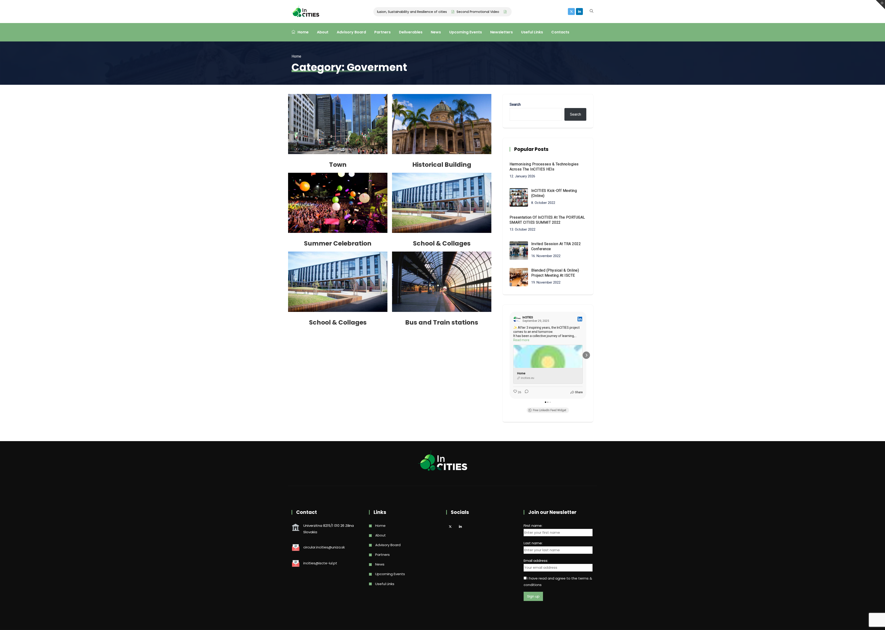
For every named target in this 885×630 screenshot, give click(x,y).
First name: (533, 525)
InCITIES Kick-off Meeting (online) (554, 193)
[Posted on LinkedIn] (580, 319)
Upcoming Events (465, 32)
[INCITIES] (305, 11)
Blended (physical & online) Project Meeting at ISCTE (555, 273)
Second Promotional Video (457, 11)
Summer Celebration (338, 243)
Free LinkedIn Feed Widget (549, 410)
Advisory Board (351, 32)
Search (515, 104)
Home (303, 32)
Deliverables (410, 32)
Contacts (560, 32)
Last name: (533, 543)
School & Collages (442, 243)
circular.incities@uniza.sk (324, 547)
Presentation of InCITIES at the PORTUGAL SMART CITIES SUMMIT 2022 (547, 220)
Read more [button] (521, 340)
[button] (509, 355)
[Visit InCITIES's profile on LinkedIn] (517, 319)
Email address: (536, 560)
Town (338, 164)
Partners (382, 32)
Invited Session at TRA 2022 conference (556, 246)
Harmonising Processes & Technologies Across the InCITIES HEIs (544, 166)
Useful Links (532, 32)
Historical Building (441, 164)
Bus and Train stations (441, 322)
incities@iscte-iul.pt (320, 563)
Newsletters (501, 32)
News (436, 32)
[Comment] (525, 392)
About (322, 32)
